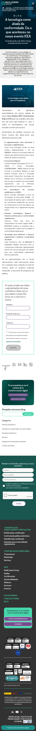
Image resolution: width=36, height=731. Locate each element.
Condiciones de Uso (26, 484)
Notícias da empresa (8, 424)
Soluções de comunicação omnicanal (14, 441)
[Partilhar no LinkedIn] (26, 365)
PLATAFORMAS (10, 595)
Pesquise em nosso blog (13, 409)
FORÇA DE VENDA (11, 598)
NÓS (6, 567)
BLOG (6, 601)
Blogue (8, 7)
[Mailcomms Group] (12, 3)
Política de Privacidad (13, 486)
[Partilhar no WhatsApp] (14, 365)
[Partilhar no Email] (20, 365)
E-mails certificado (8, 446)
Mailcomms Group (3, 8)
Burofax (5, 437)
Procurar (28, 414)
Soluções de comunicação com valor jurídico (16, 429)
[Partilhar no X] (31, 365)
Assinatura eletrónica (9, 433)
